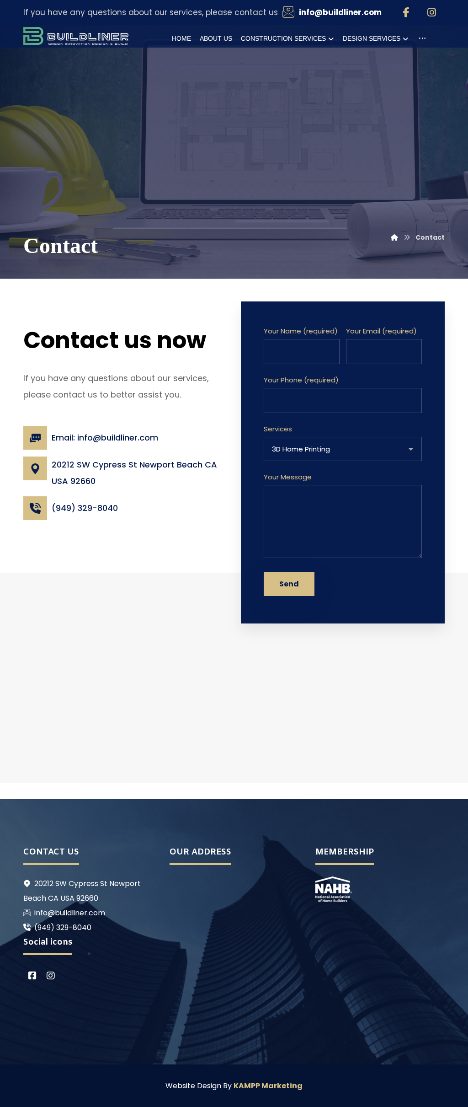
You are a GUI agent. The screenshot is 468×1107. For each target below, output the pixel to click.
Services (278, 429)
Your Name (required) (301, 331)
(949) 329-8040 (62, 927)
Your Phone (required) (301, 380)
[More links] (422, 38)
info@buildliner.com (69, 913)
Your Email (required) (381, 331)
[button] (406, 12)
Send (289, 584)
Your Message (288, 477)
